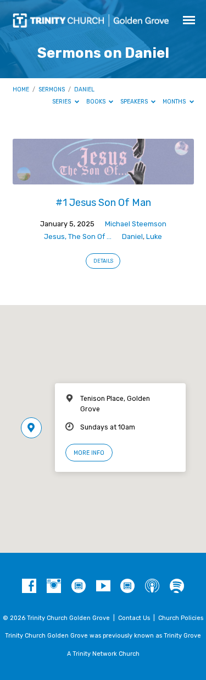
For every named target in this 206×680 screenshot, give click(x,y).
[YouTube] (103, 586)
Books (96, 101)
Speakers (134, 101)
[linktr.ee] (127, 586)
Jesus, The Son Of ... (78, 236)
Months (175, 101)
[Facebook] (29, 586)
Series (62, 101)
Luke (154, 236)
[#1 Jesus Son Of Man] (103, 178)
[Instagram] (54, 586)
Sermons (51, 89)
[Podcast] (152, 586)
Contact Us (134, 618)
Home (21, 89)
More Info (89, 452)
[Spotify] (177, 586)
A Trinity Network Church (103, 653)
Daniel (84, 89)
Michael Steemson (135, 224)
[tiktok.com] (78, 586)
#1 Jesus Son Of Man (103, 202)
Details (103, 261)
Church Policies (180, 618)
